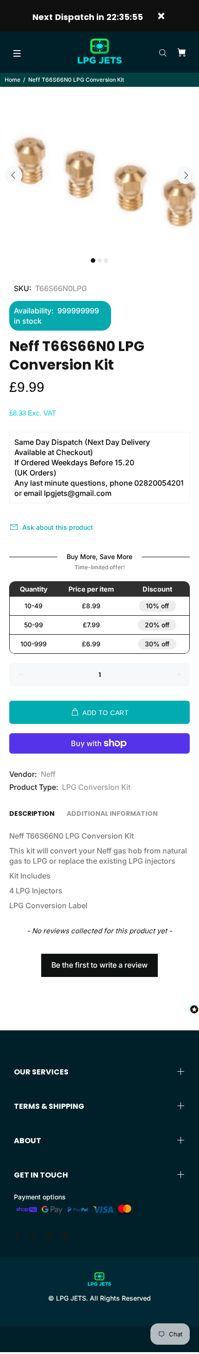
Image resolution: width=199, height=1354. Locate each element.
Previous (13, 175)
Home (12, 79)
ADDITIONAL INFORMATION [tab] (112, 813)
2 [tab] (99, 260)
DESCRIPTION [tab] (32, 813)
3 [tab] (106, 260)
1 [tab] (93, 260)
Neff (48, 774)
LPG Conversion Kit (96, 787)
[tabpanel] (99, 169)
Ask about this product (57, 527)
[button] (99, 960)
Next (185, 175)
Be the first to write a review (99, 965)
